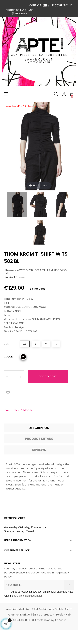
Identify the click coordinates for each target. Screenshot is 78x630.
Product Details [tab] (39, 438)
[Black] (23, 356)
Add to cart (48, 376)
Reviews (39, 449)
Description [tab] (39, 428)
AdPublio (60, 620)
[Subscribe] (69, 585)
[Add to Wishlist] (8, 392)
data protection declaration (28, 595)
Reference (12, 270)
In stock (10, 277)
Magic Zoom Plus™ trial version (21, 106)
